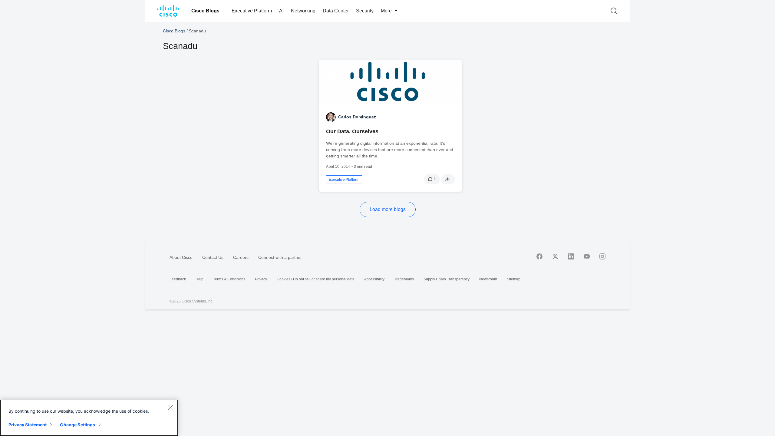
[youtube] (587, 256)
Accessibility (374, 279)
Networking (303, 10)
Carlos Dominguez (357, 116)
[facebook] (539, 256)
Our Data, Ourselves (352, 131)
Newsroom (488, 279)
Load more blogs (388, 209)
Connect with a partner (280, 257)
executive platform (344, 179)
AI (281, 10)
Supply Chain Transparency (447, 279)
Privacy (261, 279)
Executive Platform (252, 10)
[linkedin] (571, 256)
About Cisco (181, 257)
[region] (89, 418)
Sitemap (513, 279)
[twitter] (555, 256)
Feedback (178, 279)
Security (365, 10)
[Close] (170, 408)
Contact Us (212, 257)
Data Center (336, 10)
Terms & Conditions (229, 279)
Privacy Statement (27, 424)
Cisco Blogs (205, 10)
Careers (241, 257)
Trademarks (404, 279)
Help (199, 279)
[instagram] (602, 256)
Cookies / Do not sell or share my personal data (316, 279)
